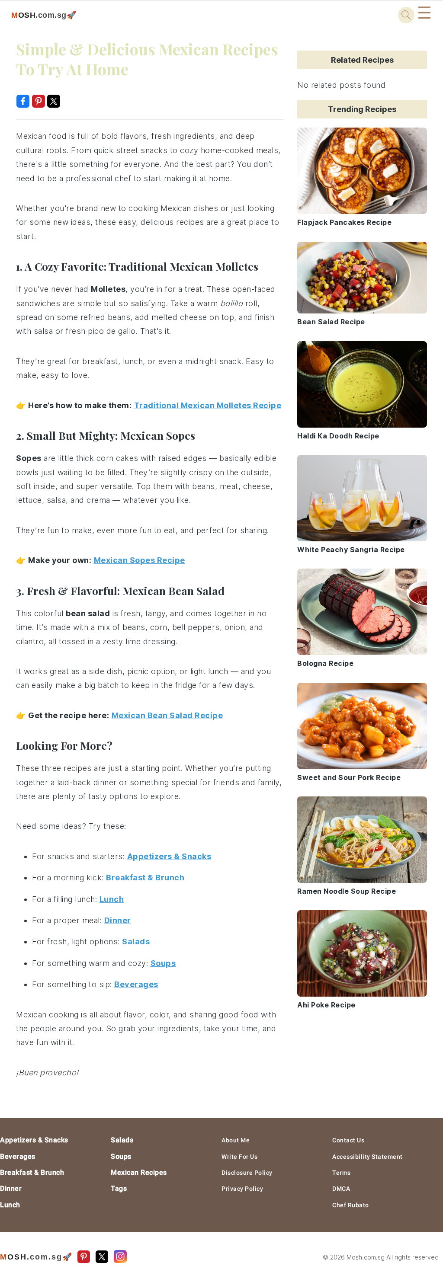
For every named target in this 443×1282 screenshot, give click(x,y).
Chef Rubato (350, 1205)
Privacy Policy (242, 1188)
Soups (121, 1156)
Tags (119, 1188)
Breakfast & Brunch (32, 1172)
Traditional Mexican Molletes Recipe (208, 405)
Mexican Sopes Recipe (139, 560)
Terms (341, 1172)
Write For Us (239, 1156)
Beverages (17, 1156)
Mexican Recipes (139, 1172)
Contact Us (348, 1140)
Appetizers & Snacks (34, 1140)
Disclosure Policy (247, 1172)
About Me (236, 1140)
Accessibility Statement (367, 1156)
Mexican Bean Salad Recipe (167, 715)
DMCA (341, 1188)
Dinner (11, 1188)
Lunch (10, 1205)
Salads (122, 1140)
